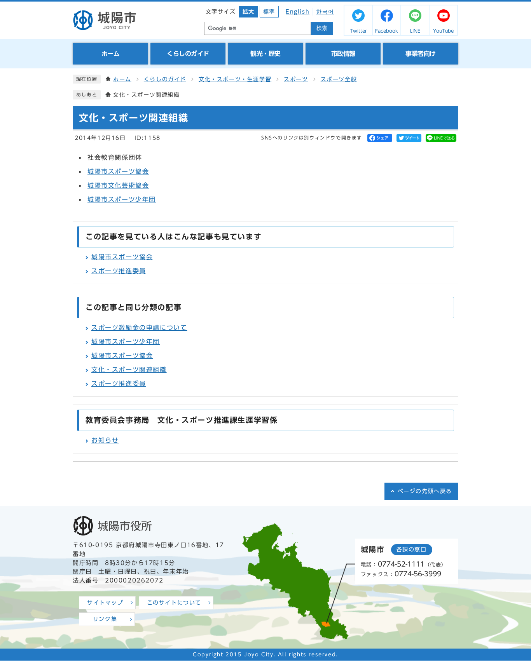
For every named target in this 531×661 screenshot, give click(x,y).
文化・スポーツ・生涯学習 (235, 79)
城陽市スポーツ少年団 (121, 199)
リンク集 (105, 619)
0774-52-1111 (401, 564)
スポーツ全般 (339, 79)
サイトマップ (105, 602)
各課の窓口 (412, 549)
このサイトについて (174, 602)
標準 (269, 11)
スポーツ (296, 79)
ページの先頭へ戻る (425, 491)
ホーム (122, 79)
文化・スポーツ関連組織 (129, 369)
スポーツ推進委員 (118, 271)
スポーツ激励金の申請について (139, 327)
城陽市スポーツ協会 (118, 171)
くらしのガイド (165, 79)
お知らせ (105, 440)
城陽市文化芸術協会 (118, 185)
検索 (321, 28)
